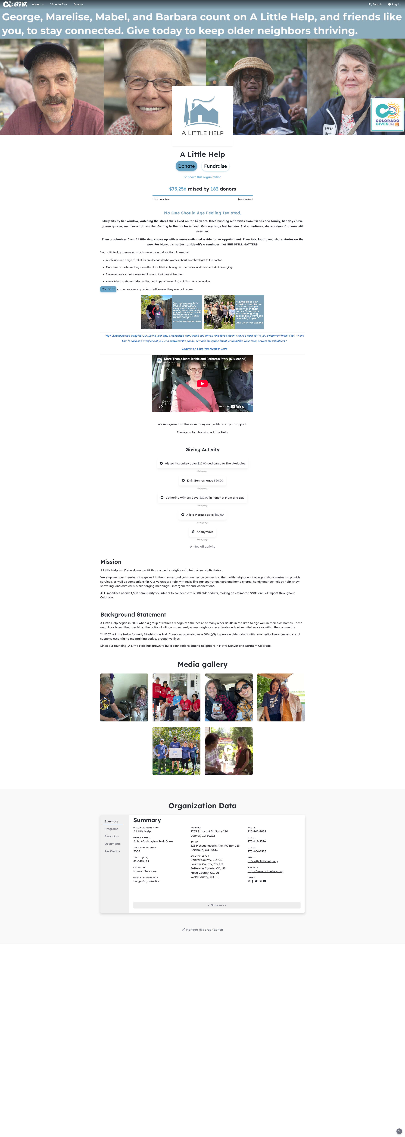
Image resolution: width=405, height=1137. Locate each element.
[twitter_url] (256, 881)
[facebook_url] (252, 881)
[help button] (399, 1131)
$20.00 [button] (202, 463)
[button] (228, 750)
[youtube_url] (264, 881)
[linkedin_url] (249, 881)
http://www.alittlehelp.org (265, 871)
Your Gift (108, 289)
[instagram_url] (260, 881)
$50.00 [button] (219, 515)
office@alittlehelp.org (263, 861)
